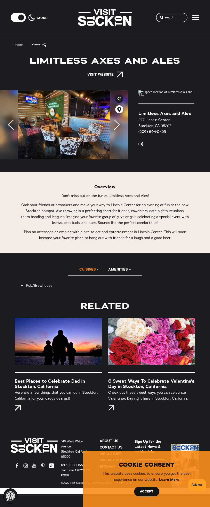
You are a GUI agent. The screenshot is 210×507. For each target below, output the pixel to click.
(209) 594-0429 (152, 131)
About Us (109, 440)
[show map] (119, 109)
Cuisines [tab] (87, 269)
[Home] (34, 445)
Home (19, 44)
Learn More (169, 479)
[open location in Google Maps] (166, 93)
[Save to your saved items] (119, 99)
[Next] (117, 125)
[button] (196, 485)
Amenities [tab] (118, 269)
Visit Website (100, 74)
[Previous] (11, 125)
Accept (146, 491)
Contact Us (111, 447)
